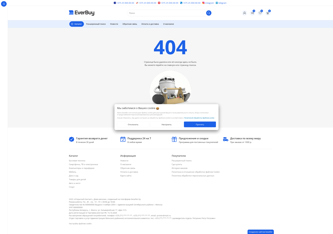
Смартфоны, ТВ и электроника (83, 164)
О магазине (126, 164)
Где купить (177, 164)
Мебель (73, 172)
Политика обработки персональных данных (193, 175)
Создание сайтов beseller (261, 231)
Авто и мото (75, 183)
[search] (208, 13)
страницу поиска (188, 65)
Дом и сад (74, 175)
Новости (124, 160)
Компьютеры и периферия (82, 168)
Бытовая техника (77, 160)
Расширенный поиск (182, 160)
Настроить (167, 124)
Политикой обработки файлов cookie (199, 118)
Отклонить (133, 124)
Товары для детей (78, 179)
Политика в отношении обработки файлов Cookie (196, 172)
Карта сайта (126, 175)
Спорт (72, 187)
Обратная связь (128, 168)
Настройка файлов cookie (80, 223)
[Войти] (244, 13)
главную (171, 65)
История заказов (180, 168)
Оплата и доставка (129, 172)
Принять (200, 124)
